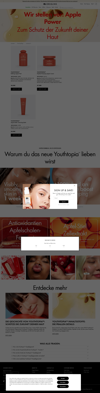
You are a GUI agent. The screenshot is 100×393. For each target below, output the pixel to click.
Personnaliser (63, 386)
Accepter (63, 378)
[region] (43, 382)
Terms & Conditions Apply (63, 204)
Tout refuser (62, 382)
